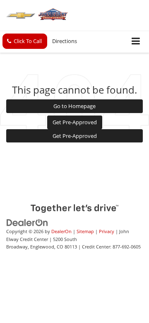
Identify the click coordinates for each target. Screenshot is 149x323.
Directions (64, 41)
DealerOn (61, 231)
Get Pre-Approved (75, 122)
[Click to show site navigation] (136, 41)
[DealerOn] (27, 222)
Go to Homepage (74, 106)
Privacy (106, 231)
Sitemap (85, 231)
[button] (24, 41)
